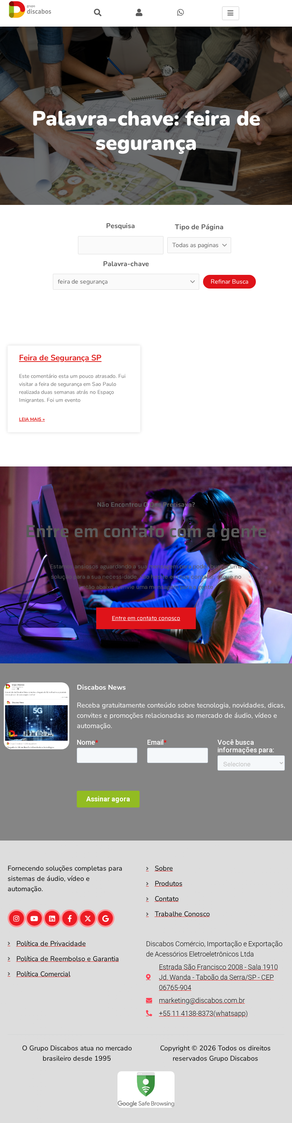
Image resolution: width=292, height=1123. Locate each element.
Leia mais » (32, 419)
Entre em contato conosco (146, 618)
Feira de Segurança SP (60, 357)
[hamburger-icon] (230, 13)
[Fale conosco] (180, 12)
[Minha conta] (98, 12)
